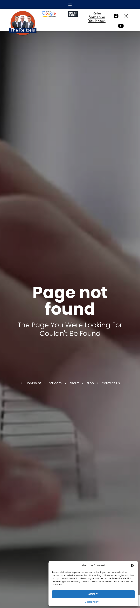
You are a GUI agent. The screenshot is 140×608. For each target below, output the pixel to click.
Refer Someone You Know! (97, 16)
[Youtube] (121, 26)
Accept (93, 594)
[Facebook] (116, 16)
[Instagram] (126, 16)
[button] (133, 565)
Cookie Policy (92, 601)
